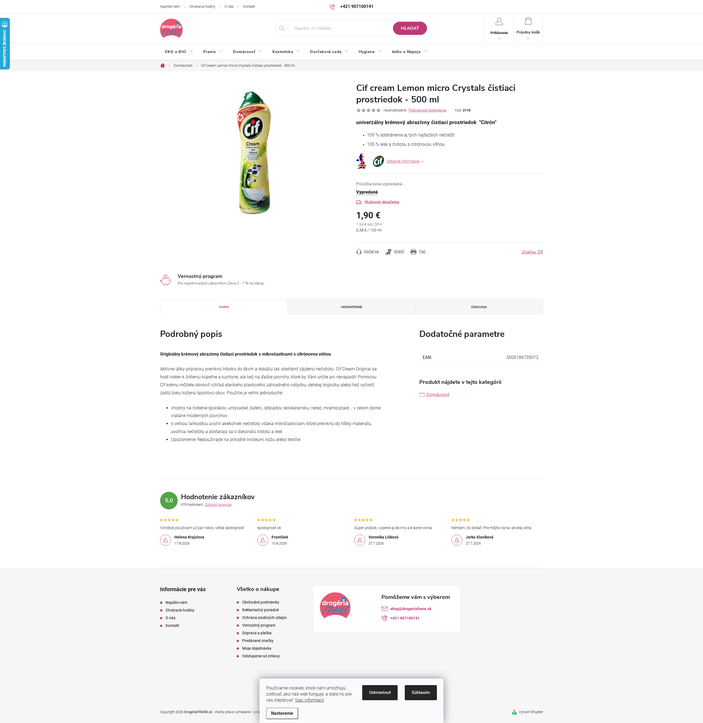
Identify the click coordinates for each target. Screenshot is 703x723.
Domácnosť (437, 395)
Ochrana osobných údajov (264, 617)
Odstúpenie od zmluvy (261, 656)
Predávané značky (258, 640)
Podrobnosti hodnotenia (427, 110)
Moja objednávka (256, 648)
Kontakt (249, 6)
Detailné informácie (403, 161)
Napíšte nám (170, 6)
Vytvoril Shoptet (531, 712)
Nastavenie (282, 713)
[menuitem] (179, 51)
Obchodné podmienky (260, 602)
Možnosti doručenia (382, 202)
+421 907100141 (405, 618)
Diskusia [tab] (479, 307)
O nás (229, 6)
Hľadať (410, 28)
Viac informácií (309, 700)
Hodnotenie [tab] (351, 307)
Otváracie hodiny (202, 6)
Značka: (532, 252)
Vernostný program (258, 625)
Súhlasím (421, 692)
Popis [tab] (224, 307)
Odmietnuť (380, 692)
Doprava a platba (257, 633)
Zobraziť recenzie (218, 505)
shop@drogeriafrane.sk (410, 609)
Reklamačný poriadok (260, 610)
